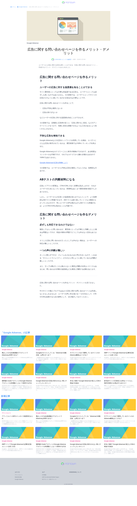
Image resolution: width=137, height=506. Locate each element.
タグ (43, 472)
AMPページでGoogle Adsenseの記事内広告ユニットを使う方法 (119, 354)
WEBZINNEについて (75, 472)
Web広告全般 (18, 477)
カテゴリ (17, 472)
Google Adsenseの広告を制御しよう (54, 162)
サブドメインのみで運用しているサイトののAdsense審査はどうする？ (85, 354)
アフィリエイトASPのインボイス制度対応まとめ (17, 417)
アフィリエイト (6, 413)
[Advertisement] (68, 316)
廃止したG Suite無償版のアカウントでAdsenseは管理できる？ (15, 354)
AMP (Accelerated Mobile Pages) (50, 477)
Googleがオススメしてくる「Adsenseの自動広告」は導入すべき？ (51, 354)
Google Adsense (32, 43)
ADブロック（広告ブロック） (49, 479)
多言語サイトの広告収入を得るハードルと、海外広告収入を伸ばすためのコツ (119, 382)
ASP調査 (44, 475)
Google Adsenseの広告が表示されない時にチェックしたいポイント (51, 382)
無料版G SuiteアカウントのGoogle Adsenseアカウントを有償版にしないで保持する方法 (17, 382)
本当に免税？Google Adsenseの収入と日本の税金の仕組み (85, 382)
